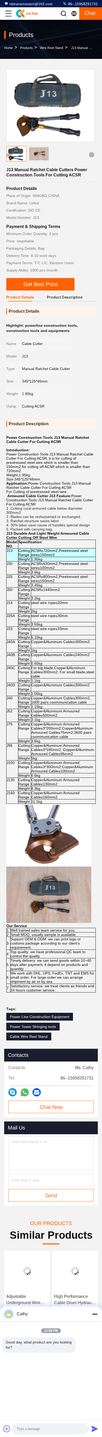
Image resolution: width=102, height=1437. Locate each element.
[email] (36, 1092)
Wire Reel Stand (51, 48)
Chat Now (51, 1107)
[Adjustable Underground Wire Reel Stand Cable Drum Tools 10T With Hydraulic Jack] (27, 1271)
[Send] (94, 1428)
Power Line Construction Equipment (39, 1017)
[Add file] (6, 1428)
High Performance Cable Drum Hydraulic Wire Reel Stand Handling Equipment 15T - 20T (74, 1300)
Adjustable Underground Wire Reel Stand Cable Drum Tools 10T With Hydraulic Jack (25, 1300)
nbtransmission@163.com (31, 4)
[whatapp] (24, 1092)
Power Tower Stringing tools (33, 1027)
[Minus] (95, 1314)
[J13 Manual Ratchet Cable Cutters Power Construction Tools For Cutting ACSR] (50, 105)
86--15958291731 (82, 4)
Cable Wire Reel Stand (29, 1036)
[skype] (12, 1092)
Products (26, 48)
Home (8, 48)
